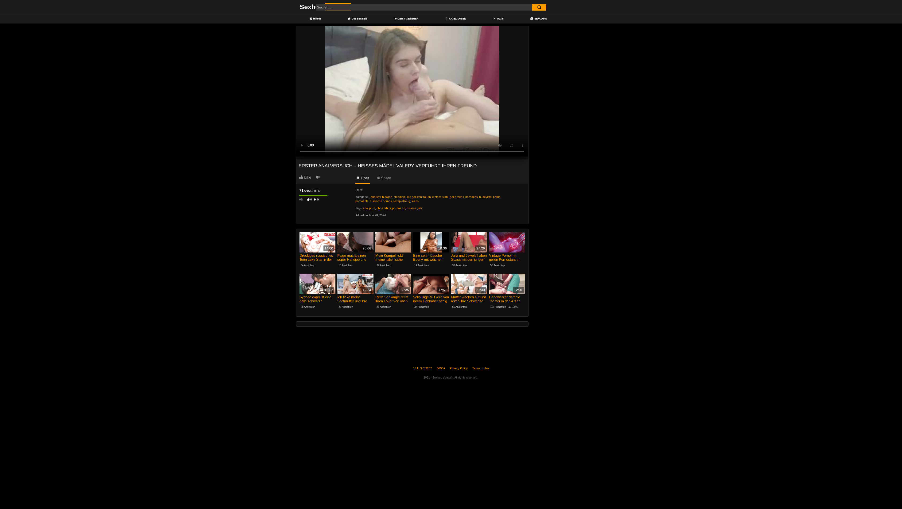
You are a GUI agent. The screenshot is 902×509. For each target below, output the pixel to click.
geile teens (457, 197)
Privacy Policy (459, 368)
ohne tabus (384, 208)
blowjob (387, 197)
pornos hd (398, 208)
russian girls (414, 208)
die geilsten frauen (419, 197)
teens (415, 201)
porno (497, 197)
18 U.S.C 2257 (422, 368)
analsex (376, 197)
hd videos (471, 197)
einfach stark (440, 197)
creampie (400, 197)
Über (364, 178)
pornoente (362, 201)
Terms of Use (480, 368)
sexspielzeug (401, 201)
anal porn (369, 208)
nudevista (485, 197)
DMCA (441, 368)
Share (385, 178)
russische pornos (381, 201)
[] (539, 7)
